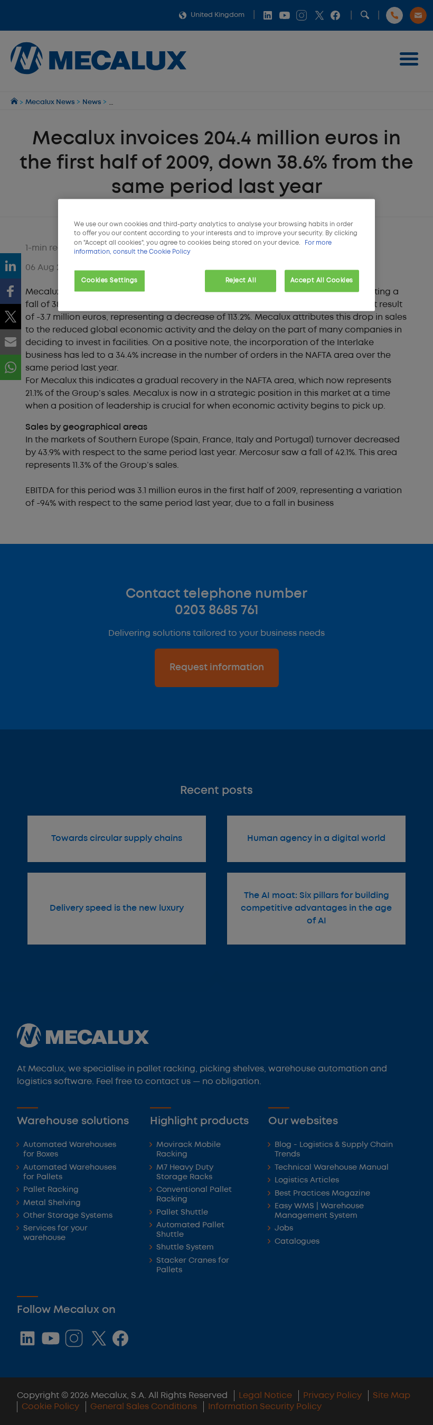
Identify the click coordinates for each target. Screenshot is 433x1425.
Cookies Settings (109, 280)
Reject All (241, 280)
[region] (216, 255)
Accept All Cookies (321, 280)
